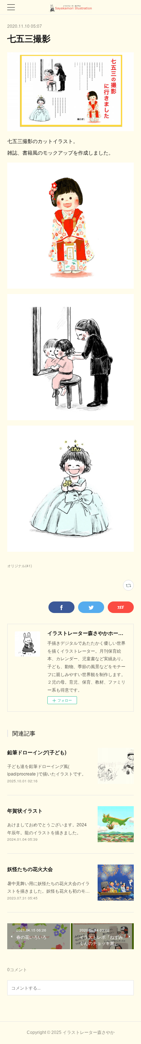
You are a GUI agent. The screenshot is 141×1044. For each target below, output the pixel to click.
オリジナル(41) (19, 565)
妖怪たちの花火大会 (30, 868)
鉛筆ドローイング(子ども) (37, 752)
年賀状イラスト (25, 810)
